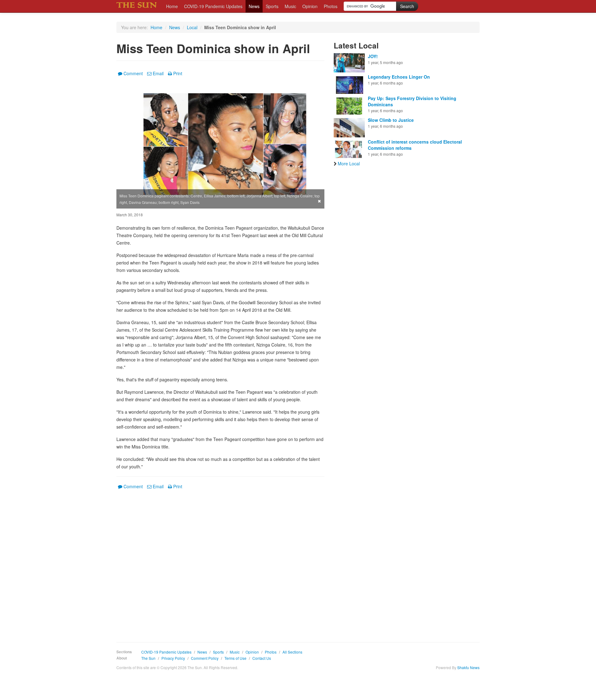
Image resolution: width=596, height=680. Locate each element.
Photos (330, 6)
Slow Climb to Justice (391, 120)
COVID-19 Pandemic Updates (213, 6)
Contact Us (261, 658)
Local (192, 27)
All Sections (292, 652)
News (254, 6)
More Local (349, 163)
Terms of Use (235, 658)
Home (172, 6)
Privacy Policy (173, 658)
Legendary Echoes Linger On (399, 77)
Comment (133, 73)
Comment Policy (205, 658)
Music (290, 6)
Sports (272, 6)
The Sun (148, 658)
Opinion (310, 6)
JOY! (373, 56)
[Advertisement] (220, 561)
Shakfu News (468, 667)
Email (158, 73)
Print (177, 73)
